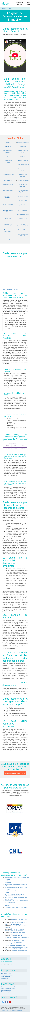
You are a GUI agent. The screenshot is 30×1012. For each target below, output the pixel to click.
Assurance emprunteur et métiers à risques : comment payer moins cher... (17, 944)
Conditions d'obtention (8, 174)
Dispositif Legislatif (6, 990)
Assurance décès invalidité (7, 151)
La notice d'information (22, 205)
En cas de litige (23, 200)
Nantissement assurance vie (8, 225)
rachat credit (8, 218)
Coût (8, 156)
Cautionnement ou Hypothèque (23, 191)
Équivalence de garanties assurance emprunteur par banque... (14, 929)
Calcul (22, 156)
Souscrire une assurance (23, 175)
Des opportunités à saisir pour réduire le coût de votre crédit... (16, 923)
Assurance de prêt (6, 973)
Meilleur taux (23, 146)
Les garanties (8, 180)
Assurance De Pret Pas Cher (10, 289)
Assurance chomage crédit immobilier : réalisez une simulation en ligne (15, 895)
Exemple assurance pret (23, 151)
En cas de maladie (23, 196)
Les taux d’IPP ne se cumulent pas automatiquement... (16, 920)
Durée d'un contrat (8, 169)
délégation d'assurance (15, 310)
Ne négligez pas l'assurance (23, 185)
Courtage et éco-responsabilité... (19, 950)
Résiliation (8, 146)
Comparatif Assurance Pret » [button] (15, 773)
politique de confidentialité (16, 1010)
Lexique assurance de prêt (8, 987)
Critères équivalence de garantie (23, 234)
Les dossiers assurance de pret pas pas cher (16, 907)
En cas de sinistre (23, 160)
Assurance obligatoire (23, 142)
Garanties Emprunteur (7, 992)
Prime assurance (22, 210)
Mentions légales (5, 1010)
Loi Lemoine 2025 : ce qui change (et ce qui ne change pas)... (15, 941)
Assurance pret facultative (8, 196)
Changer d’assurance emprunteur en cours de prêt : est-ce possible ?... (17, 937)
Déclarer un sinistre (8, 204)
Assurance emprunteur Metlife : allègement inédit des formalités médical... (16, 948)
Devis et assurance (8, 190)
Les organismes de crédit (8, 988)
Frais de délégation (23, 230)
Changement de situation (23, 219)
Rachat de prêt (5, 978)
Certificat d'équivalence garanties (22, 225)
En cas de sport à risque (7, 211)
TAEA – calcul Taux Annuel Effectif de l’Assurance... (15, 933)
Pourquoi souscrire (8, 184)
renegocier (8, 240)
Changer (8, 142)
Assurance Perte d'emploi (8, 975)
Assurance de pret (19, 3)
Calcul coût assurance (23, 164)
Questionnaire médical (8, 161)
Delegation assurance (23, 180)
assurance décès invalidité (15, 119)
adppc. (6, 3)
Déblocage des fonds (22, 214)
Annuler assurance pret (23, 169)
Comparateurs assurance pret (8, 230)
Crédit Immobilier (5, 976)
